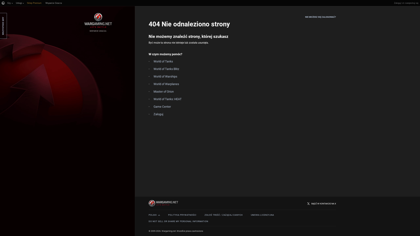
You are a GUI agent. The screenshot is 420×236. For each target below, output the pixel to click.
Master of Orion (164, 91)
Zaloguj (397, 3)
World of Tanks (163, 61)
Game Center (162, 106)
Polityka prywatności (182, 215)
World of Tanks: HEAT (168, 99)
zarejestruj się (411, 3)
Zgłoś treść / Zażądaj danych (224, 215)
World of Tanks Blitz (166, 69)
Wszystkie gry (3, 26)
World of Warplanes (166, 84)
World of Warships (165, 76)
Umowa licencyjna (262, 215)
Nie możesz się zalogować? (320, 17)
